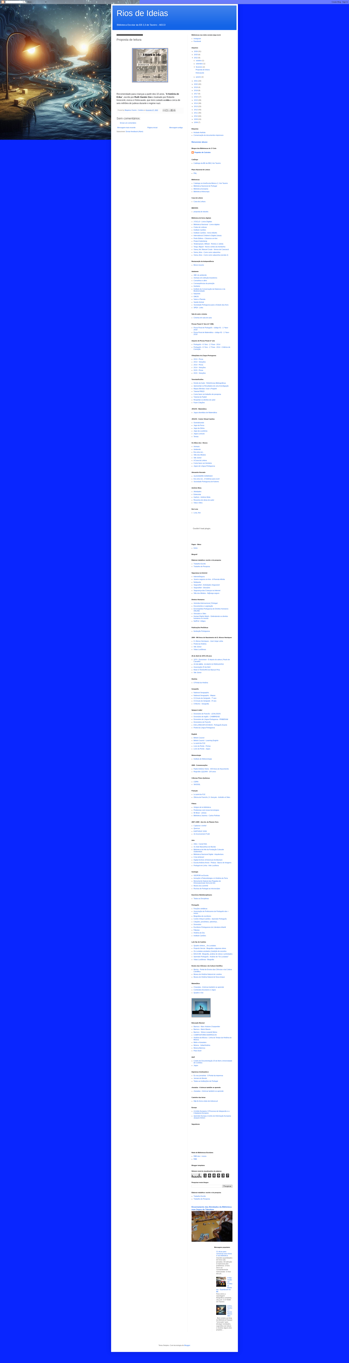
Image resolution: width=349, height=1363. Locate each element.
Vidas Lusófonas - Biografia (204, 960)
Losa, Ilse (197, 513)
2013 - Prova (198, 359)
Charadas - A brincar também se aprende (209, 987)
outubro (199, 61)
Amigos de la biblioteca (202, 807)
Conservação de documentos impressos (208, 135)
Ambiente (197, 449)
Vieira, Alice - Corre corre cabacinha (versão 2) (211, 255)
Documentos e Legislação (203, 606)
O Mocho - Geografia (201, 704)
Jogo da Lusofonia (200, 431)
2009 (196, 119)
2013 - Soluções (200, 362)
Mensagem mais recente (126, 128)
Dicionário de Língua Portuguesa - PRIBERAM (211, 719)
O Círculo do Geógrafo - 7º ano (205, 698)
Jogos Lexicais (199, 434)
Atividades (197, 492)
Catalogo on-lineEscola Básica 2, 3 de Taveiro (211, 183)
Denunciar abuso (199, 142)
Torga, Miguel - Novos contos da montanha (209, 247)
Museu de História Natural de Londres (208, 974)
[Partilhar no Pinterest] (174, 110)
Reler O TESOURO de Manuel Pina (207, 670)
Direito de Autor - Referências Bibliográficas (210, 383)
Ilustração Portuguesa (202, 631)
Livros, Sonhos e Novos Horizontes (229, 1311)
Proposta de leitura (203, 70)
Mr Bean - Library (200, 813)
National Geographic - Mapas (204, 695)
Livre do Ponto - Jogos (202, 749)
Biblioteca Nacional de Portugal (205, 186)
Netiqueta (197, 582)
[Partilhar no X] (169, 110)
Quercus (197, 828)
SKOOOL (197, 784)
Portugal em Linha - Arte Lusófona (206, 865)
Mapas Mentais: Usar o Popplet (205, 389)
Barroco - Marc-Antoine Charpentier (207, 1027)
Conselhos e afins (200, 281)
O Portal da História (201, 683)
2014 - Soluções (200, 367)
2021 (196, 81)
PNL (195, 173)
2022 (196, 58)
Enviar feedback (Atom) (134, 132)
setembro (199, 64)
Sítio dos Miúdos (200, 455)
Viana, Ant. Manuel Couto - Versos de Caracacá (211, 249)
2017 (196, 94)
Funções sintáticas (200, 909)
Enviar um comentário (128, 123)
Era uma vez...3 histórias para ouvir (207, 479)
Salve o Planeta (199, 299)
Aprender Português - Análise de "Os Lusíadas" (211, 957)
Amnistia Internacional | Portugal (206, 603)
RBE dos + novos (200, 1156)
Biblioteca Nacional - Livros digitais (207, 224)
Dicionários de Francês (202, 722)
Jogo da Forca (199, 425)
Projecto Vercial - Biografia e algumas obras (210, 948)
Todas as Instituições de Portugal (206, 1081)
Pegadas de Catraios (202, 152)
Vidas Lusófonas (200, 649)
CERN (196, 782)
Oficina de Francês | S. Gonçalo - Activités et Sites (212, 797)
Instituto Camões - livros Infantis (205, 233)
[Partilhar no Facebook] (171, 110)
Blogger (187, 1345)
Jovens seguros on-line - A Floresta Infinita (209, 579)
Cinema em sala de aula (203, 318)
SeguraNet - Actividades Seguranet (207, 585)
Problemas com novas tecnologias (206, 810)
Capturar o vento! (200, 826)
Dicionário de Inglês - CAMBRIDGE (207, 717)
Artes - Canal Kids (200, 844)
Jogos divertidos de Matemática (205, 413)
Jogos (196, 1065)
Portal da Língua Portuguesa (204, 728)
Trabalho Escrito (200, 564)
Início (196, 548)
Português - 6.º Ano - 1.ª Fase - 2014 (207, 344)
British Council (199, 738)
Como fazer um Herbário (203, 463)
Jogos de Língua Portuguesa (204, 466)
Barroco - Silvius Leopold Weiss (205, 1032)
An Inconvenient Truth (202, 834)
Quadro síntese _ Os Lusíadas (205, 946)
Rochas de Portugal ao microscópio (207, 889)
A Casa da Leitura (200, 460)
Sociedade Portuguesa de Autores (206, 482)
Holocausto (200, 73)
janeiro (198, 77)
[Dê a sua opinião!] (166, 110)
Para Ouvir (197, 1051)
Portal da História (200, 644)
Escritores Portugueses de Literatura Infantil (210, 927)
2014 (196, 103)
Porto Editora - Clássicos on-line (205, 238)
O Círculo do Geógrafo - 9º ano (205, 701)
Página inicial (152, 128)
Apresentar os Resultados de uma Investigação (211, 386)
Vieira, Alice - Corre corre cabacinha (207, 252)
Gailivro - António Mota (202, 497)
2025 (196, 55)
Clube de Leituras (200, 227)
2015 (196, 100)
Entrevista (197, 494)
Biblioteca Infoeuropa (201, 192)
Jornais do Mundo (200, 1078)
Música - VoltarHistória (202, 1045)
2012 (196, 110)
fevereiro (199, 67)
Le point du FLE (199, 743)
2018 (196, 90)
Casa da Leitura (199, 202)
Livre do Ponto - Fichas (202, 746)
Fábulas (197, 930)
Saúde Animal (199, 302)
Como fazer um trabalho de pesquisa (207, 394)
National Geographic (201, 693)
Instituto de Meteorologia (203, 759)
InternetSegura (199, 577)
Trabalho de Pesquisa (202, 566)
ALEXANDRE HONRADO (203, 476)
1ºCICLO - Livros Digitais (203, 222)
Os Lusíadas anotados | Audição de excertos (210, 951)
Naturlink (197, 294)
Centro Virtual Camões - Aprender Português (210, 919)
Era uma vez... (199, 452)
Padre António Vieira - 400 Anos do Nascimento (211, 769)
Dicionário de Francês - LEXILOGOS (207, 714)
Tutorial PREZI (199, 391)
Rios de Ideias (142, 13)
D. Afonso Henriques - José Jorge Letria (208, 641)
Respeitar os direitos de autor (204, 400)
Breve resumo (199, 265)
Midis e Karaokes (200, 1042)
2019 (196, 87)
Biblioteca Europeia (201, 189)
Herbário (197, 286)
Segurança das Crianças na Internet (207, 590)
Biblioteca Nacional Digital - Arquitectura (208, 854)
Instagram (197, 39)
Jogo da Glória (199, 428)
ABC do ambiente (200, 275)
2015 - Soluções (200, 373)
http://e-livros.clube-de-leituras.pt (206, 1101)
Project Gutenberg (200, 241)
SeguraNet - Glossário (202, 588)
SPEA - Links (198, 308)
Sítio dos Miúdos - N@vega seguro (206, 593)
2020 (196, 84)
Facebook (197, 41)
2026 (196, 51)
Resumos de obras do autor (204, 500)
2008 (196, 122)
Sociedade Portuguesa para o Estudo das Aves (211, 305)
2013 (196, 106)
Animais (197, 447)
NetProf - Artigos (200, 621)
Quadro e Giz (198, 993)
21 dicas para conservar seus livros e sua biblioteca (224, 1254)
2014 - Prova (198, 365)
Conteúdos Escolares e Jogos (205, 990)
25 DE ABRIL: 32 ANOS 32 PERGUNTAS (209, 664)
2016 (196, 97)
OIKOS (196, 297)
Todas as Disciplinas (201, 899)
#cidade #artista (199, 132)
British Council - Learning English (206, 740)
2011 (196, 113)
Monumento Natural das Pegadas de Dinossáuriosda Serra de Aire (207, 882)
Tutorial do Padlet (200, 397)
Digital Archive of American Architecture (208, 860)
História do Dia (199, 933)
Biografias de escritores (202, 916)
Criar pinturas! (199, 857)
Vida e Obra (198, 503)
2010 (196, 116)
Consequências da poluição (204, 283)
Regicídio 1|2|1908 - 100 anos (205, 772)
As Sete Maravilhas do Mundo (205, 847)
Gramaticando (199, 423)
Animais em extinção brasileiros (205, 278)
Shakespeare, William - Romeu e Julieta (208, 244)
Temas (196, 437)
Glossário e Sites (200, 614)
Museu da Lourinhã (201, 886)
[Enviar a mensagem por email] (164, 110)
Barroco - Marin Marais (202, 1029)
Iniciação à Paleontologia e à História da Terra (211, 878)
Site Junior (197, 458)
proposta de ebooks (201, 212)
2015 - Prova (198, 370)
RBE (195, 1159)
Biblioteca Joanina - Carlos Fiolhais (207, 816)
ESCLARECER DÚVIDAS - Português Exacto (210, 725)
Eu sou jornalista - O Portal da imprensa (208, 1076)
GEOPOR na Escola (201, 875)
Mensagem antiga (176, 128)
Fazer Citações (199, 403)
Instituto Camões (200, 230)
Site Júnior (197, 647)
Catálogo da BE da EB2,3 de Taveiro (207, 163)
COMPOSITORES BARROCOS (205, 1035)
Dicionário (197, 924)
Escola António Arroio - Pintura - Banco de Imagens (212, 863)
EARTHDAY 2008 (200, 831)
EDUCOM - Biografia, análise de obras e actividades (213, 954)
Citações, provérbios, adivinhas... (206, 922)
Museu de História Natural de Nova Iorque (209, 977)
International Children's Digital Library (208, 236)
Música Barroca (199, 1048)
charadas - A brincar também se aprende (209, 1091)
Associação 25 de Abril (202, 667)
